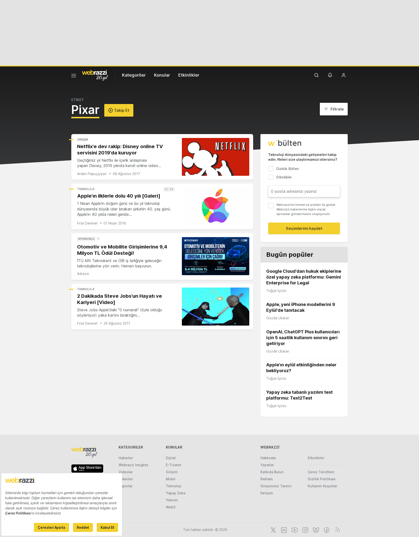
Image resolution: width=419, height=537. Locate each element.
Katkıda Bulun (271, 472)
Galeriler (126, 479)
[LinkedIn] (283, 529)
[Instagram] (305, 529)
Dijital (171, 458)
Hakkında (268, 458)
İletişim (266, 493)
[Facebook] (326, 529)
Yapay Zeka (175, 493)
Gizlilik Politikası (322, 479)
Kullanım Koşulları (322, 486)
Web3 (171, 507)
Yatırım (172, 500)
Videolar (126, 472)
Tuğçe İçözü (276, 291)
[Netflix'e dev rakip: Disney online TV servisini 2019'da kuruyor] (215, 157)
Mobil (170, 479)
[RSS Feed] (336, 529)
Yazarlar (267, 465)
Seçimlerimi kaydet (304, 228)
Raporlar (125, 486)
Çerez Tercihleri (321, 472)
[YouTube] (294, 529)
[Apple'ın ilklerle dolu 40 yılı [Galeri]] (215, 206)
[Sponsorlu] (215, 256)
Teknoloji (85, 189)
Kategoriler (134, 75)
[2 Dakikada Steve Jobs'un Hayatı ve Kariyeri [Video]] (215, 307)
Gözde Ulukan (277, 318)
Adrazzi (83, 274)
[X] (273, 529)
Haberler (126, 458)
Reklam (266, 479)
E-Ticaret (173, 465)
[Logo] (95, 74)
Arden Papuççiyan (91, 174)
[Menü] (73, 76)
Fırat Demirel (87, 223)
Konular (162, 75)
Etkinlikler (188, 75)
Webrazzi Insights (133, 465)
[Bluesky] (315, 529)
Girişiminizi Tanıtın (275, 486)
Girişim (82, 139)
